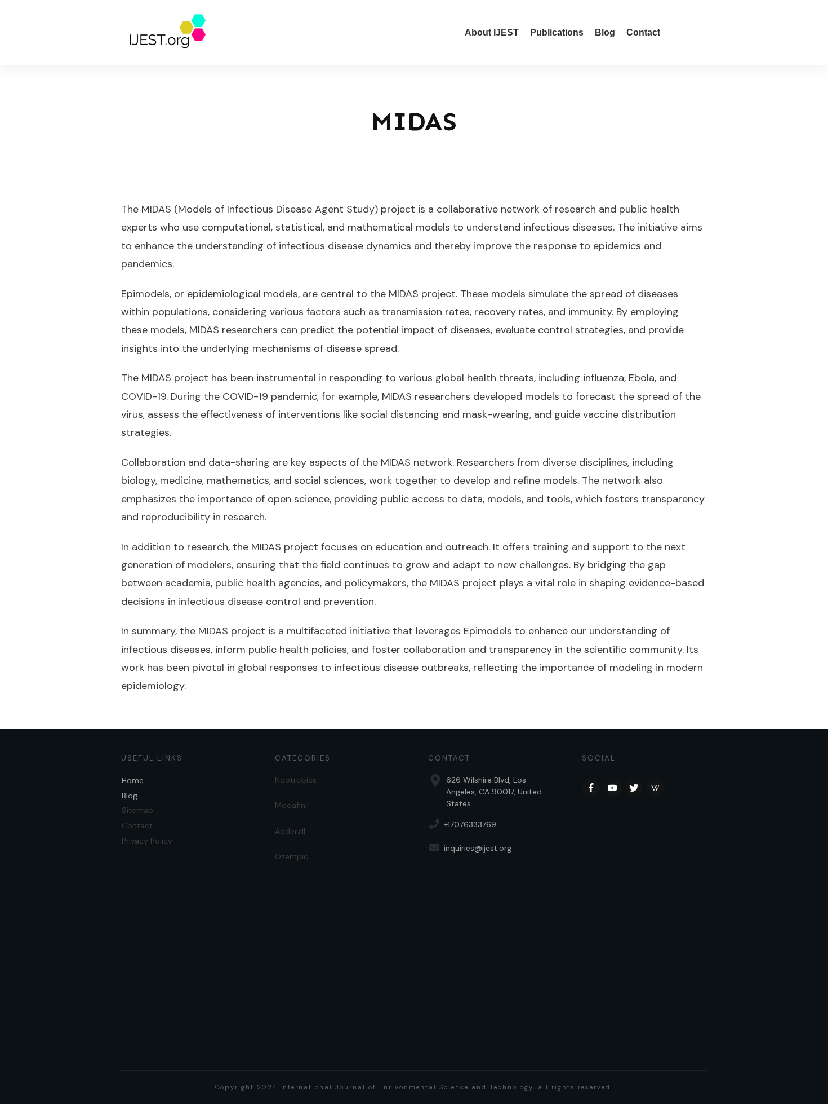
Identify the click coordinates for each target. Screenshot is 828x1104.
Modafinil (292, 805)
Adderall (290, 831)
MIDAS (414, 121)
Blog (129, 796)
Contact (137, 825)
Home (133, 780)
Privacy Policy (147, 841)
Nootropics (296, 780)
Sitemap (137, 810)
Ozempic (291, 856)
